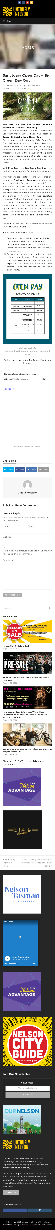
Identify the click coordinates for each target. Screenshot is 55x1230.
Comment (8, 560)
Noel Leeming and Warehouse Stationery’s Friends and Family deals (37, 862)
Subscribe (27, 1094)
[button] (7, 21)
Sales (8, 88)
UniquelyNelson (34, 86)
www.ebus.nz (14, 251)
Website (7, 537)
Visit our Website (27, 348)
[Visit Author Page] (27, 484)
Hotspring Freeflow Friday (9, 862)
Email (31, 526)
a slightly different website (41, 1225)
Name (6, 526)
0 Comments (23, 88)
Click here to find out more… (27, 446)
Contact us (11, 1193)
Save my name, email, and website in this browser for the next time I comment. (27, 552)
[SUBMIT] (50, 608)
